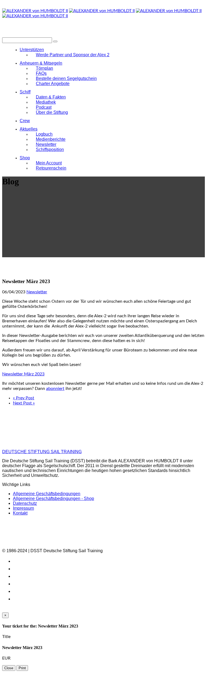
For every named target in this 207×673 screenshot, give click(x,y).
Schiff (25, 92)
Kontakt (20, 513)
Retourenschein (51, 168)
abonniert (55, 388)
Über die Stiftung (52, 112)
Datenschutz (25, 503)
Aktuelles (28, 129)
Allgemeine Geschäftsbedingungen (46, 493)
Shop (25, 158)
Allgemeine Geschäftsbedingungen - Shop (53, 498)
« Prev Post (23, 398)
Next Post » (24, 403)
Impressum (23, 508)
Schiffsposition (50, 149)
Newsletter (36, 292)
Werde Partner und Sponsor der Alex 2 (72, 54)
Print (22, 668)
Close (8, 668)
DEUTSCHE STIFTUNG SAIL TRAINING (42, 451)
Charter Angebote (53, 83)
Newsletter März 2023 (23, 374)
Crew (25, 120)
